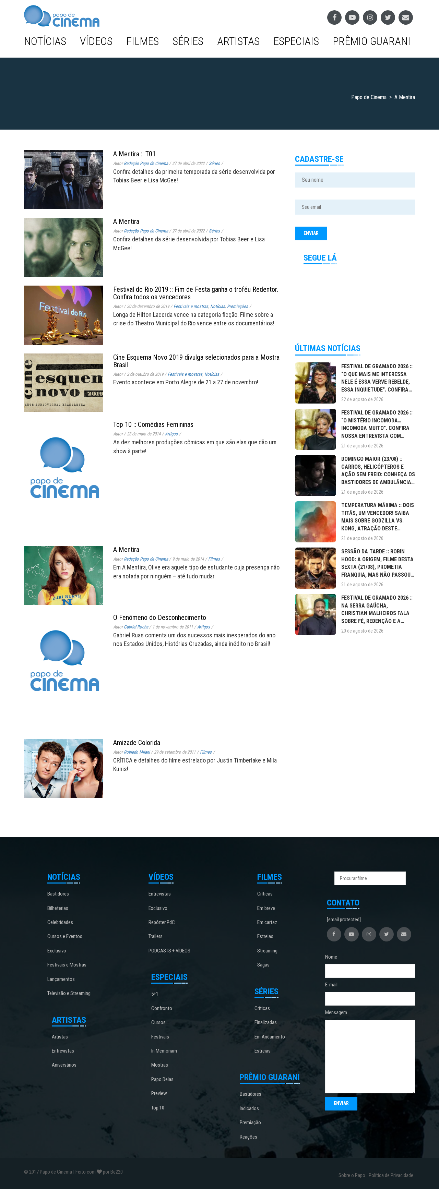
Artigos (171, 433)
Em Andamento (269, 1037)
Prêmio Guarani (372, 41)
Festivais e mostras (191, 306)
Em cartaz (267, 922)
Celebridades (60, 922)
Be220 (116, 1172)
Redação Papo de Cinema (146, 163)
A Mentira (126, 221)
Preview (159, 1093)
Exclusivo (56, 951)
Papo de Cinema (56, 1172)
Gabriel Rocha (136, 626)
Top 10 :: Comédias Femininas (153, 424)
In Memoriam (164, 1051)
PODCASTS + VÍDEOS (169, 951)
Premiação (250, 1122)
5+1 (154, 994)
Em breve (266, 908)
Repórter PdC (162, 922)
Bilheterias (57, 908)
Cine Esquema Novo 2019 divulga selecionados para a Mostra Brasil (196, 361)
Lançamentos (61, 979)
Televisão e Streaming (69, 993)
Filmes (142, 41)
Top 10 (157, 1108)
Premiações (237, 306)
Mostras (159, 1065)
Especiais (296, 41)
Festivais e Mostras (66, 965)
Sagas (263, 965)
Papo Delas (162, 1079)
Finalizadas (265, 1022)
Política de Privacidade (391, 1175)
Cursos (158, 1022)
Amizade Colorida (136, 742)
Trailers (156, 936)
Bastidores (58, 894)
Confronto (161, 1008)
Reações (248, 1137)
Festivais (160, 1037)
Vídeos (96, 41)
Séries (188, 41)
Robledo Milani (137, 752)
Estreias (265, 936)
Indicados (249, 1108)
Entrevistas (63, 1051)
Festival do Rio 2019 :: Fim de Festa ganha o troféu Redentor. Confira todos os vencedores (195, 293)
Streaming (267, 951)
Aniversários (64, 1065)
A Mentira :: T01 (134, 154)
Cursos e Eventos (64, 936)
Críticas (265, 894)
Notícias (45, 41)
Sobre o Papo (352, 1175)
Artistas (238, 41)
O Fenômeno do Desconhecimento (159, 617)
